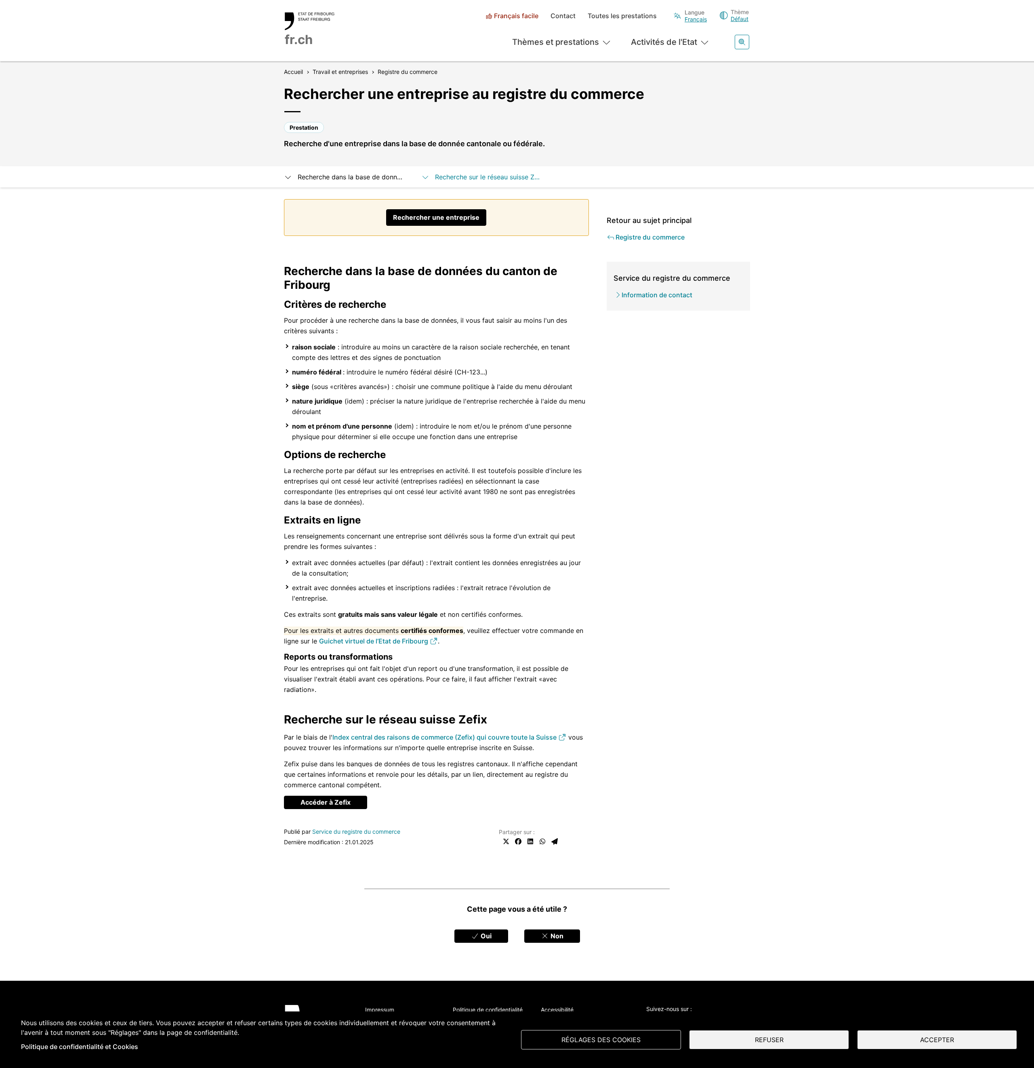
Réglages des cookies (601, 1040)
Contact (563, 16)
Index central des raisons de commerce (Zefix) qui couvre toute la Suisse (445, 737)
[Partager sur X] (506, 841)
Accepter (937, 1040)
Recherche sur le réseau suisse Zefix (488, 177)
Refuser (769, 1040)
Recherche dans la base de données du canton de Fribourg (351, 177)
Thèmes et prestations (555, 42)
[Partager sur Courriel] (554, 841)
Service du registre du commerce (356, 831)
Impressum (379, 1009)
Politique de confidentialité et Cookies (79, 1047)
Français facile (516, 16)
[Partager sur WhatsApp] (542, 841)
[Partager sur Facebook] (518, 841)
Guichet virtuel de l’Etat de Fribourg (374, 641)
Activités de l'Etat (664, 42)
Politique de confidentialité (488, 1009)
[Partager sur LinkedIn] (530, 841)
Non (556, 936)
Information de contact (657, 295)
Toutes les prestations (622, 16)
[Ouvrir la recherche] (742, 42)
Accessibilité (557, 1009)
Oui (485, 936)
